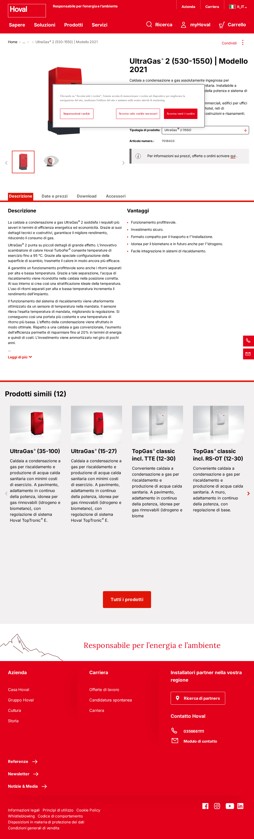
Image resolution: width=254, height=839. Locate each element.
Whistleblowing (21, 816)
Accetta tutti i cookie (181, 113)
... (23, 42)
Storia (13, 720)
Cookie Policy (88, 810)
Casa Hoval (18, 689)
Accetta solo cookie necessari (138, 113)
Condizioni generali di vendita (33, 828)
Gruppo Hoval (21, 699)
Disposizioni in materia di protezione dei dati (46, 822)
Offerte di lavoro (104, 689)
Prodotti (73, 25)
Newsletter (18, 773)
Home (12, 42)
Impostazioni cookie (77, 113)
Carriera (212, 6)
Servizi (99, 25)
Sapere (17, 25)
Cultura (14, 710)
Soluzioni (44, 25)
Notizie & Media (23, 786)
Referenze (18, 761)
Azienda (188, 6)
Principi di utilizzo (58, 810)
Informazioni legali (24, 810)
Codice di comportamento (60, 816)
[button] (198, 698)
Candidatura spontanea (110, 699)
